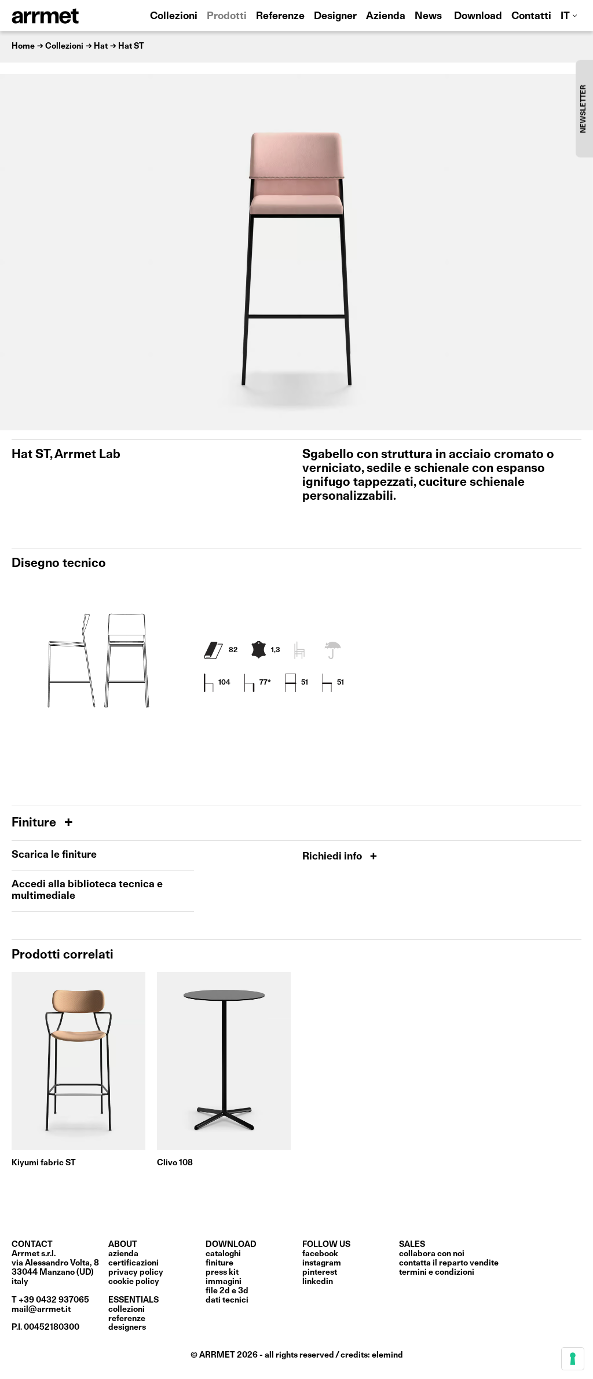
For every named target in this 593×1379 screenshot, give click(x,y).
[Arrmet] (77, 16)
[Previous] (14, 252)
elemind (387, 1355)
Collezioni (173, 16)
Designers (127, 1327)
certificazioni (133, 1263)
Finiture (35, 823)
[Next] (578, 252)
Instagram (321, 1263)
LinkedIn (317, 1282)
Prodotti (227, 16)
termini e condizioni (436, 1272)
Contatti (531, 16)
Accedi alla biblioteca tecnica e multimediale (87, 890)
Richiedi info (333, 857)
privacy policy (135, 1272)
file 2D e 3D (227, 1291)
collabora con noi (431, 1254)
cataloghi (223, 1254)
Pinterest (319, 1272)
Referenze (280, 16)
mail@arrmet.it (41, 1309)
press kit (222, 1272)
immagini (223, 1282)
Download (478, 16)
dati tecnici (227, 1300)
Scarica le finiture (54, 855)
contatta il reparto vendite (449, 1263)
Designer (335, 16)
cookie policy (133, 1282)
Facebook (320, 1254)
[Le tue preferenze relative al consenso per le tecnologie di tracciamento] (573, 1359)
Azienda (385, 16)
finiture (219, 1263)
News (428, 16)
